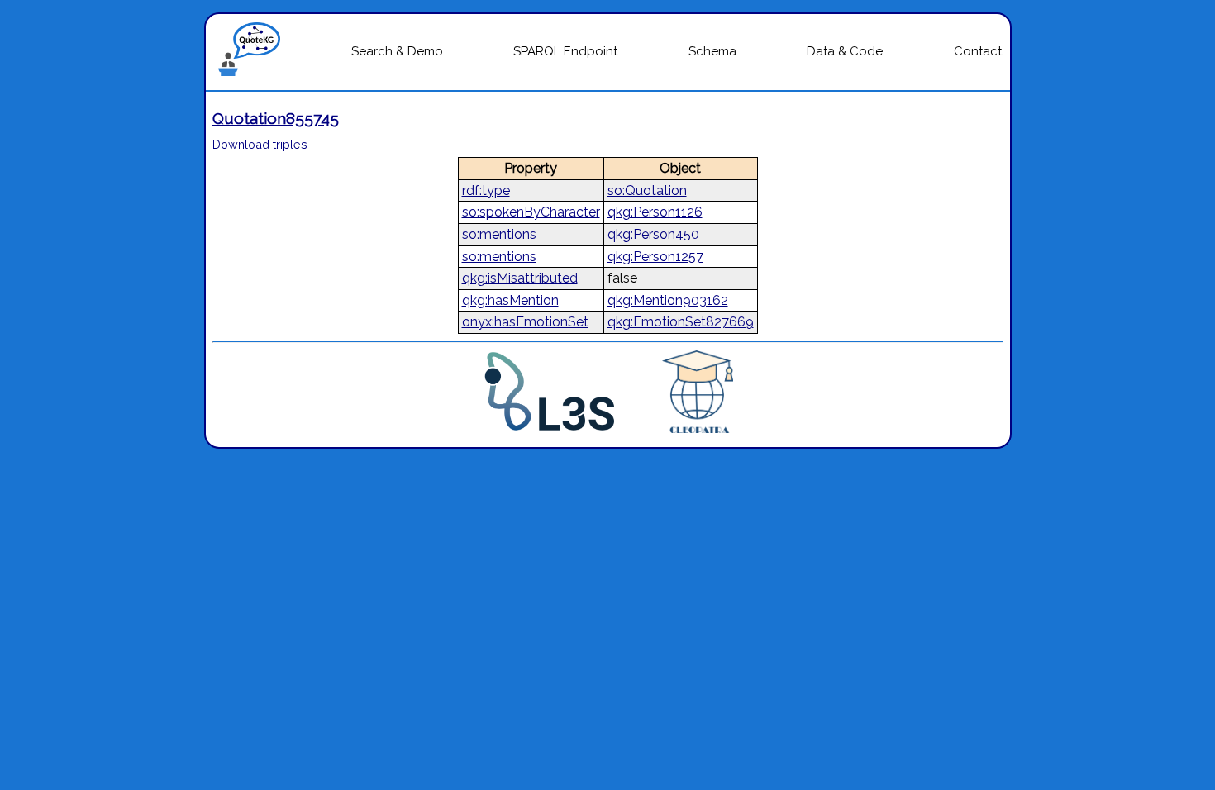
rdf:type (486, 190)
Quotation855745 (275, 118)
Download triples (259, 144)
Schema (712, 51)
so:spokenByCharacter (531, 212)
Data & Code (845, 51)
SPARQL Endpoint (565, 51)
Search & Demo (397, 51)
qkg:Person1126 (655, 212)
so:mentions (499, 234)
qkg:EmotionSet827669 (681, 322)
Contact (978, 51)
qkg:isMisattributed (520, 278)
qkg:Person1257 (655, 256)
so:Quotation (647, 190)
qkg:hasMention (510, 300)
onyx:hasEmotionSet (525, 322)
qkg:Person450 (653, 234)
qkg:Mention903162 (668, 300)
